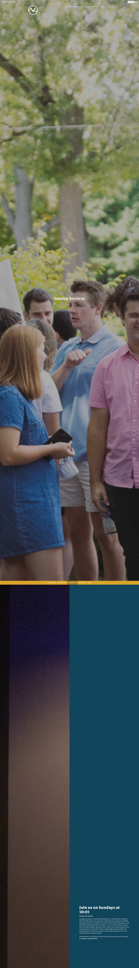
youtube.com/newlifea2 (89, 938)
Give (109, 7)
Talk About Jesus (61, 582)
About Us (68, 7)
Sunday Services (72, 582)
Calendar (87, 7)
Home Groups (82, 582)
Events (89, 582)
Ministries (95, 7)
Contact (130, 2)
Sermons (103, 7)
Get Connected (77, 7)
